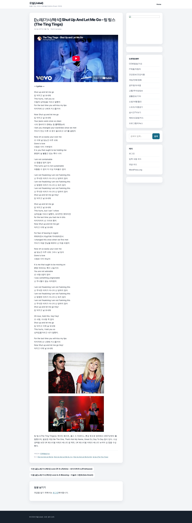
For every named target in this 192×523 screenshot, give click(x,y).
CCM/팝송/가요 (45, 453)
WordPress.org (135, 170)
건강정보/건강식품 (137, 74)
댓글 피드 (133, 164)
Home (159, 4)
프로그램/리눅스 (136, 123)
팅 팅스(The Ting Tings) (100, 457)
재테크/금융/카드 (136, 118)
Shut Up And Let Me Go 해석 (82, 457)
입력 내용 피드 (135, 159)
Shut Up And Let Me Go (45, 457)
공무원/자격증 (135, 85)
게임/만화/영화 (135, 80)
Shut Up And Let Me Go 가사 (63, 457)
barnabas (58, 29)
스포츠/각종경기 (136, 107)
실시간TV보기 (135, 112)
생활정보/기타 (135, 96)
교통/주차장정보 (136, 91)
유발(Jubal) (36, 3)
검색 (156, 136)
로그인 (55, 493)
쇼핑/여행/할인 (135, 102)
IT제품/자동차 (135, 69)
